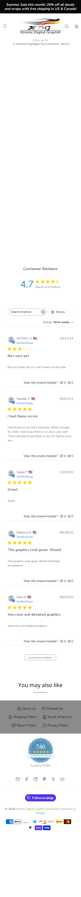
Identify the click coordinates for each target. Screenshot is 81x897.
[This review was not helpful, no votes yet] (69, 382)
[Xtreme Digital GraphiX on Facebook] (27, 780)
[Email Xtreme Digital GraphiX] (18, 780)
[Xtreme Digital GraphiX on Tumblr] (53, 780)
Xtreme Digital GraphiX (30, 809)
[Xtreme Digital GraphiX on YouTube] (62, 780)
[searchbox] (24, 312)
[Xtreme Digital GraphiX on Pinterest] (44, 780)
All (46, 40)
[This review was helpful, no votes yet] (61, 382)
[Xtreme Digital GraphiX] (40, 26)
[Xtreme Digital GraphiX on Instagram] (36, 780)
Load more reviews (40, 657)
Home (36, 40)
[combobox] (58, 322)
